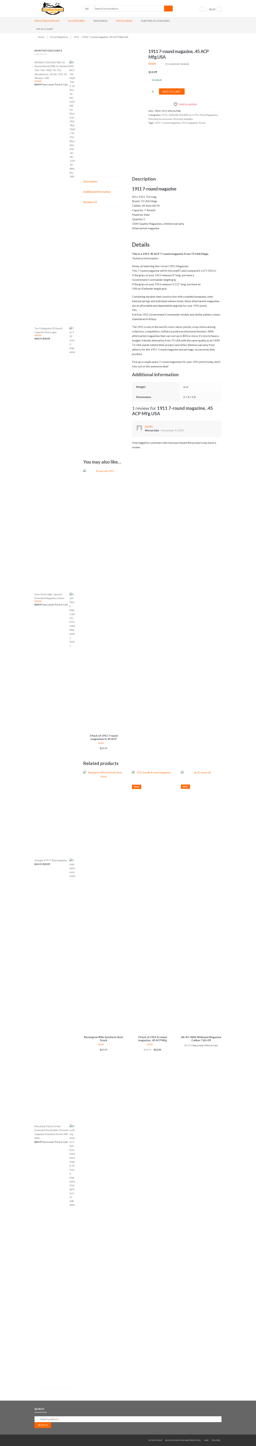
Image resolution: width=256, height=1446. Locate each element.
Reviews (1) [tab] (90, 202)
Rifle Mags (100, 20)
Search (43, 1425)
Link (206, 1440)
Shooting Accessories (160, 118)
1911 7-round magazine (167, 122)
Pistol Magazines (59, 36)
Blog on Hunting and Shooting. (183, 1440)
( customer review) (177, 63)
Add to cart (171, 91)
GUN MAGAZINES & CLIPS (183, 114)
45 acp (202, 122)
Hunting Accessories (155, 20)
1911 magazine (189, 122)
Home (41, 36)
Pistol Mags (124, 20)
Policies (216, 1440)
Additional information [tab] (96, 191)
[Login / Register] (202, 9)
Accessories (76, 20)
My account (45, 28)
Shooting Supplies (47, 20)
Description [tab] (90, 181)
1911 (76, 36)
